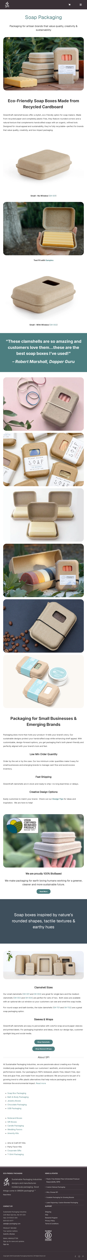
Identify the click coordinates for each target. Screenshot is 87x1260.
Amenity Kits (13, 1133)
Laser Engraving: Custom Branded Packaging (62, 1202)
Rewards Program (51, 1218)
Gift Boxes (12, 1122)
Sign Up (6, 1244)
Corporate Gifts (14, 1150)
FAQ (46, 1215)
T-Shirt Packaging (15, 1154)
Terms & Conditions (51, 1223)
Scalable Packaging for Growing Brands (60, 1197)
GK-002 (53, 325)
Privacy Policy (50, 1221)
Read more (40, 1083)
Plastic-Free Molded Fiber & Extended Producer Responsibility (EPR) (63, 1180)
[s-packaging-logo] (7, 2)
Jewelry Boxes (14, 1101)
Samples (49, 260)
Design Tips (57, 799)
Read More (7, 1194)
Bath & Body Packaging (18, 1097)
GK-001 (52, 196)
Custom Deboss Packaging (55, 1187)
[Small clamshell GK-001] (43, 138)
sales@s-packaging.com (11, 1223)
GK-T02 (67, 1007)
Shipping (48, 1212)
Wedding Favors (14, 1129)
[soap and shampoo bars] (43, 656)
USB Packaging (14, 1108)
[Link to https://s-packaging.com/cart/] (69, 4)
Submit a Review (9, 1234)
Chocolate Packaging (17, 1104)
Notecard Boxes (14, 1118)
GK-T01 (56, 1007)
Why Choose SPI (52, 1192)
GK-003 (17, 998)
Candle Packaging (15, 1126)
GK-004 (28, 998)
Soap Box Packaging (16, 1093)
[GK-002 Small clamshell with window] (43, 267)
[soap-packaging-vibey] (43, 434)
